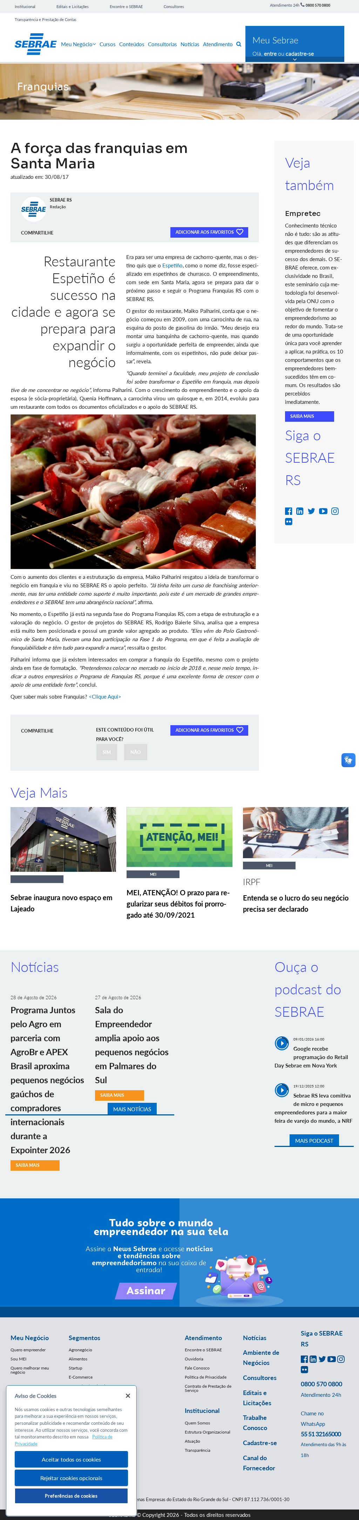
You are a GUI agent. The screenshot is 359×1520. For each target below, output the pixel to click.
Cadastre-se (260, 1443)
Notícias (190, 44)
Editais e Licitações (72, 6)
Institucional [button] (202, 1410)
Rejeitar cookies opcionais (71, 1478)
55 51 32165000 (321, 1434)
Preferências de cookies (71, 1496)
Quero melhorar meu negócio (30, 1370)
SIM (107, 752)
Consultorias (162, 44)
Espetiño (172, 265)
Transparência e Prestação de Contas (45, 19)
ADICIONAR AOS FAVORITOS (205, 232)
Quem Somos (197, 1423)
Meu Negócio (77, 44)
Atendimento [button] (203, 1338)
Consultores (174, 6)
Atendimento (218, 44)
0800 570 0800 (318, 5)
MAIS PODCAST (314, 1140)
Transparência (197, 1450)
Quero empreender (28, 1349)
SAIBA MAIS (302, 416)
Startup (75, 1368)
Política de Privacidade (205, 1377)
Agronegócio (80, 1349)
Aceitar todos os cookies (71, 1459)
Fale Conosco (197, 1368)
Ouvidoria (194, 1358)
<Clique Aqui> (105, 696)
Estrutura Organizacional (207, 1432)
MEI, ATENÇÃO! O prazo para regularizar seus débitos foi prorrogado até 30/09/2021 (178, 903)
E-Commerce (81, 1377)
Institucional (25, 6)
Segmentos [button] (84, 1338)
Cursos (108, 44)
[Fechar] (128, 1395)
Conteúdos (131, 44)
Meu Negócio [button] (30, 1338)
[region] (71, 1451)
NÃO (135, 752)
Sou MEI (18, 1358)
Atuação (192, 1441)
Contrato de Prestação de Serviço (208, 1388)
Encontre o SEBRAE (126, 6)
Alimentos (78, 1358)
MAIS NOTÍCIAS (132, 1109)
